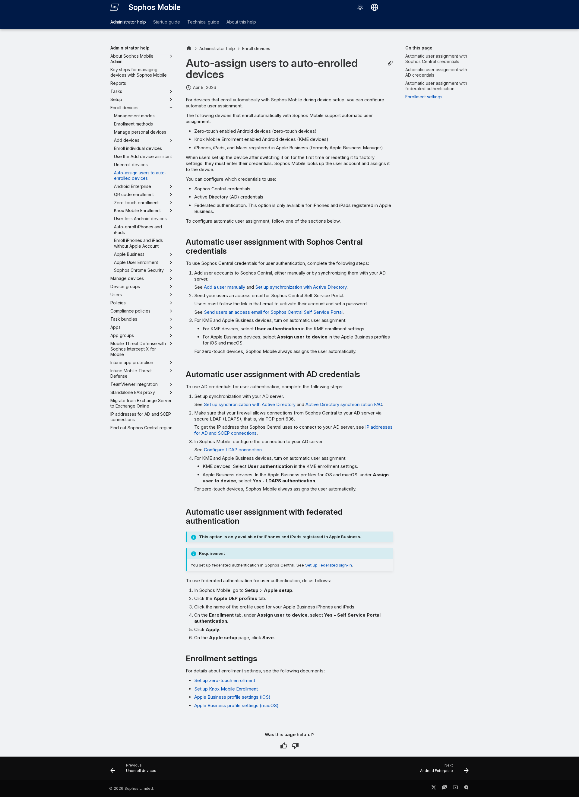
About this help (241, 21)
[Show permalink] (390, 63)
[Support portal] (444, 788)
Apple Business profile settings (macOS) (236, 705)
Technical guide (203, 21)
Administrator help (128, 21)
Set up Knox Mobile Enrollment (226, 689)
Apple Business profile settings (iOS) (232, 697)
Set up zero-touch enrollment (224, 680)
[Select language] (375, 7)
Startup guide (166, 21)
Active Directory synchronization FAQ (343, 404)
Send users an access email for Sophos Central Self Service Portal (273, 312)
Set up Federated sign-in (328, 565)
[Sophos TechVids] (455, 788)
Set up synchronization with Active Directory (300, 287)
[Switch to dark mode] (360, 7)
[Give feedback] (466, 788)
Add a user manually (224, 287)
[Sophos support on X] (433, 788)
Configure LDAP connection (233, 449)
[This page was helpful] (284, 745)
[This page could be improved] (295, 745)
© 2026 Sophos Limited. (131, 788)
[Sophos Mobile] (114, 7)
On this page (418, 47)
